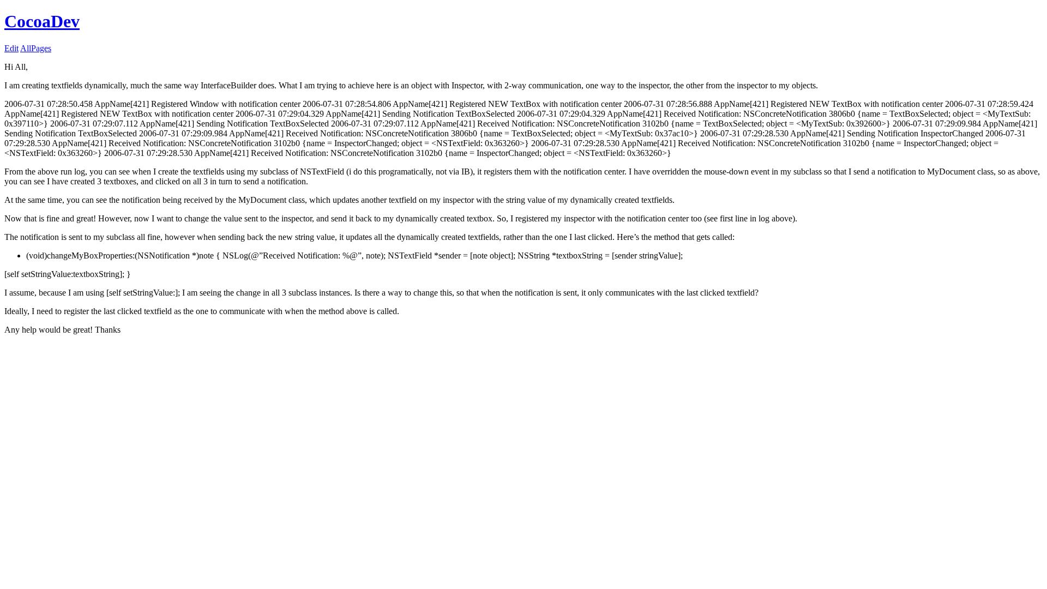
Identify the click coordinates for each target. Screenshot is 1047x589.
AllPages (35, 48)
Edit (11, 48)
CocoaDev (42, 21)
